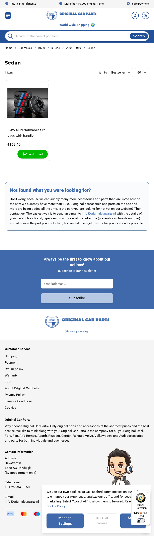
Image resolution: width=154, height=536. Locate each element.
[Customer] (135, 15)
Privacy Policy (15, 395)
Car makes (25, 47)
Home (8, 47)
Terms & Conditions (18, 401)
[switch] (141, 520)
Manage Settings (65, 521)
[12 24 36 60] (142, 72)
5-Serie (55, 47)
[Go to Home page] (71, 15)
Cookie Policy (56, 506)
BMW (41, 47)
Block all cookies (102, 520)
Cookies (10, 407)
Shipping (11, 356)
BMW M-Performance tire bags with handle (26, 132)
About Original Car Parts (22, 388)
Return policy (14, 369)
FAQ (8, 382)
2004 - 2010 (73, 47)
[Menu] (147, 493)
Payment (11, 362)
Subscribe (77, 298)
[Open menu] (8, 15)
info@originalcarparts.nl (99, 213)
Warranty (11, 375)
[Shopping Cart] (145, 15)
